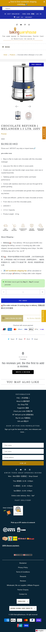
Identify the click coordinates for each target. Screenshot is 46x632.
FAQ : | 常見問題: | (23, 398)
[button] (40, 630)
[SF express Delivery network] (5, 540)
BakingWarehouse (20, 614)
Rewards (23, 576)
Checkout (28, 17)
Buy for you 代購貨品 (23, 418)
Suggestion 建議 (23, 408)
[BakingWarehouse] (23, 34)
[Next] (29, 106)
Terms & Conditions (23, 572)
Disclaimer (23, 563)
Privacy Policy (23, 567)
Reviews (23, 581)
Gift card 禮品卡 (23, 421)
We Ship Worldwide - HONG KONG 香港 (19, 14)
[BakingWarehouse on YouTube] (21, 24)
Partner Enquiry (22, 590)
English (22, 601)
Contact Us (23, 594)
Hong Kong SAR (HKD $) (21, 608)
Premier (4, 134)
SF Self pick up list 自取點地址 (23, 414)
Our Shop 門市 (23, 404)
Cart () (19, 17)
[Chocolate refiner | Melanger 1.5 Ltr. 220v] (23, 83)
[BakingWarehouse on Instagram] (29, 24)
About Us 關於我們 (23, 401)
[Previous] (16, 106)
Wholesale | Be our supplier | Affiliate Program (23, 585)
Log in (38, 14)
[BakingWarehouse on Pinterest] (25, 24)
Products (12, 55)
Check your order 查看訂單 (23, 411)
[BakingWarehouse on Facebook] (17, 24)
